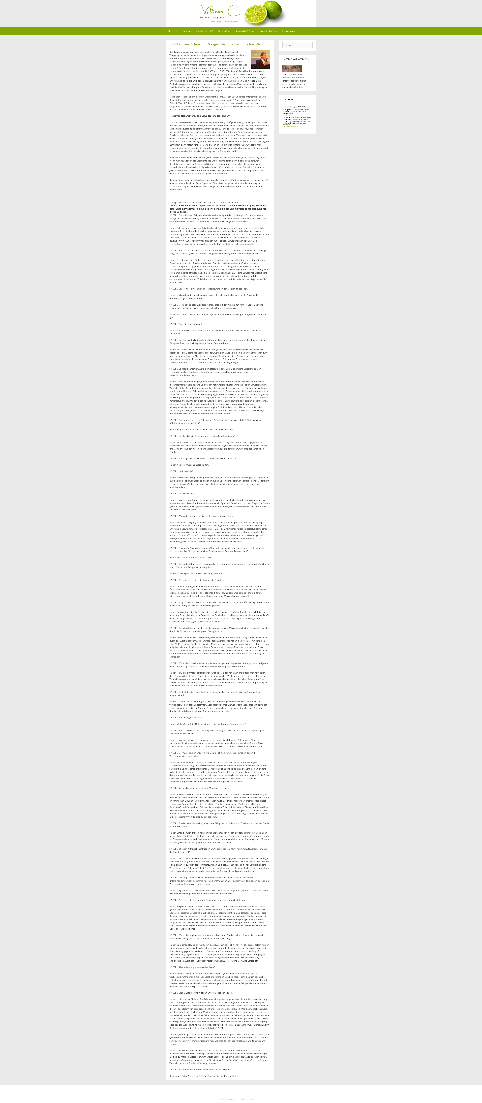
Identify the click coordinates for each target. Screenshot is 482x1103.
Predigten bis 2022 (204, 31)
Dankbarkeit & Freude (245, 31)
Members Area (288, 31)
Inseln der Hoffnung (268, 31)
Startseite (172, 31)
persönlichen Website (293, 77)
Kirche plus (186, 31)
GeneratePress (254, 1099)
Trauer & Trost (224, 31)
